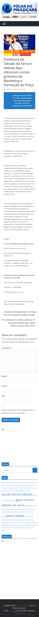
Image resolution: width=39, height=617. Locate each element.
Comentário (7, 348)
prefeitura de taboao (13, 520)
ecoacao (12, 490)
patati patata (15, 516)
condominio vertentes (27, 485)
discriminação (5, 490)
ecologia (17, 490)
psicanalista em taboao (8, 522)
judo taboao (5, 509)
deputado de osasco (7, 488)
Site (3, 396)
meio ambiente (30, 509)
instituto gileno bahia (30, 506)
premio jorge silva (28, 520)
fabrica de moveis (11, 500)
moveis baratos (6, 512)
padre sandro (18, 512)
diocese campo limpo (30, 488)
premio (21, 520)
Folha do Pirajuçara (20, 89)
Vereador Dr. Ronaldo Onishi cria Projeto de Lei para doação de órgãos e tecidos (20, 313)
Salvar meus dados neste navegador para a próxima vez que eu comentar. (18, 411)
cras (35, 485)
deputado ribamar (18, 488)
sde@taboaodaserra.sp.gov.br (14, 292)
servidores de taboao (25, 522)
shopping (33, 522)
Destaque (7, 54)
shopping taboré (6, 525)
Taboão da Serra (25, 54)
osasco (12, 512)
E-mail (5, 386)
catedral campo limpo (11, 485)
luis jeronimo (12, 509)
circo (19, 485)
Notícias (15, 54)
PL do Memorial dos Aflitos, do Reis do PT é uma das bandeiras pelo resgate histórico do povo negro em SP (18, 323)
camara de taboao (25, 482)
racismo (17, 522)
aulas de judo (11, 482)
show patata (14, 525)
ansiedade (4, 482)
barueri (17, 482)
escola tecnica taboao (17, 494)
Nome (5, 376)
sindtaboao (27, 525)
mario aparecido (21, 509)
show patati (21, 525)
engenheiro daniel (25, 490)
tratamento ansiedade (12, 527)
